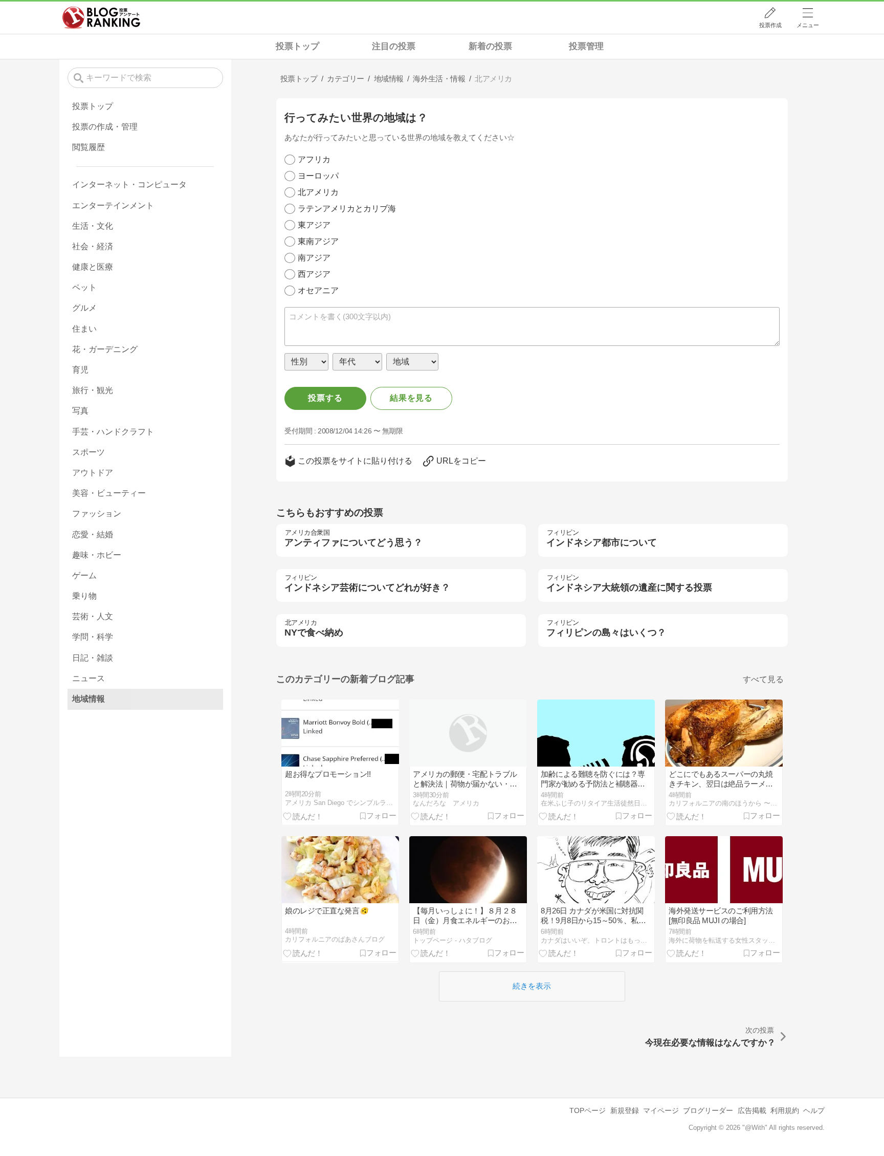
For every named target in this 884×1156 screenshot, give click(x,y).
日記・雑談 (92, 657)
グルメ (84, 307)
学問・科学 (92, 636)
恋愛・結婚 (92, 534)
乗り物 (84, 596)
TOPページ (587, 1110)
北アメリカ (318, 192)
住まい (84, 328)
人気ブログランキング (101, 17)
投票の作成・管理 (105, 126)
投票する (325, 398)
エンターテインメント (113, 205)
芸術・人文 (92, 616)
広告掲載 (752, 1110)
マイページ (661, 1110)
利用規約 (784, 1110)
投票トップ (297, 46)
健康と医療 (92, 267)
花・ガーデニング (105, 349)
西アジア (314, 274)
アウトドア (92, 472)
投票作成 (770, 25)
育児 (80, 369)
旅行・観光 (92, 390)
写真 (80, 410)
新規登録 (624, 1110)
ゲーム (84, 575)
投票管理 (586, 46)
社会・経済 (92, 246)
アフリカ (314, 159)
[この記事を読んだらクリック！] (302, 816)
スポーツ (88, 452)
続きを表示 (532, 985)
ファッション (96, 513)
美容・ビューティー (109, 493)
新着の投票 (490, 46)
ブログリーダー (708, 1110)
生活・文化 (92, 226)
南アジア (314, 257)
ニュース (88, 678)
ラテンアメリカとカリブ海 (347, 208)
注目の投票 (393, 46)
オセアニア (318, 290)
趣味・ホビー (96, 555)
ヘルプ (814, 1110)
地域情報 (88, 698)
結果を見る (411, 398)
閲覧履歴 (88, 147)
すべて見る (763, 679)
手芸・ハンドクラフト (113, 431)
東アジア (314, 225)
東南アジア (318, 241)
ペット (84, 287)
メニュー (808, 25)
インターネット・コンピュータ (129, 184)
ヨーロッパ (318, 175)
